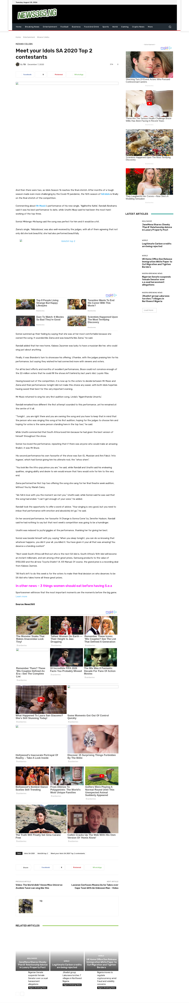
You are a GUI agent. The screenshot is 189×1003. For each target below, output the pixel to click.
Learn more (21, 596)
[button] (169, 26)
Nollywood (32, 958)
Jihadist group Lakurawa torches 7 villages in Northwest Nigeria (155, 299)
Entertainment (29, 37)
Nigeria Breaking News (37, 988)
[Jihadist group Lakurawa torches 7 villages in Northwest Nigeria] (55, 974)
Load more (148, 310)
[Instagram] (161, 2)
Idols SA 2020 (29, 853)
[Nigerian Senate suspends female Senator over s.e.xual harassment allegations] (21, 974)
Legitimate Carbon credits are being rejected (67, 966)
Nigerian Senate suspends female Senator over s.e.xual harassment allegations (38, 978)
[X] (164, 2)
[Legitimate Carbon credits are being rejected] (67, 950)
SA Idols (105, 194)
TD (24, 64)
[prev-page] (17, 994)
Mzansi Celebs (43, 37)
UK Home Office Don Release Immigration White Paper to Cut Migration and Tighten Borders (102, 963)
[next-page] (22, 994)
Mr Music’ (41, 206)
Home (18, 37)
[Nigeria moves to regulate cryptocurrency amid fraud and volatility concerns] (90, 974)
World (66, 961)
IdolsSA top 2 (43, 853)
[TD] (18, 64)
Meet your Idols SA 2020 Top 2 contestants (68, 853)
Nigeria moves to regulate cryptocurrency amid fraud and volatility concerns (106, 978)
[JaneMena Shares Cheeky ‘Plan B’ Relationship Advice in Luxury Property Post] (32, 950)
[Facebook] (157, 2)
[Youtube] (171, 2)
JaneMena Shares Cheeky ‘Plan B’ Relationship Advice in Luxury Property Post (33, 965)
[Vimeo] (168, 2)
